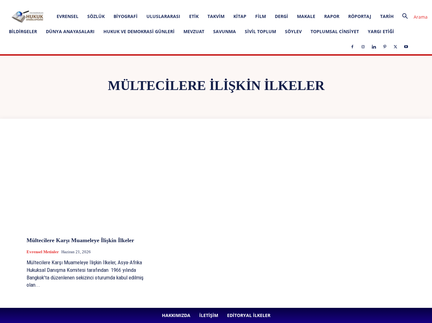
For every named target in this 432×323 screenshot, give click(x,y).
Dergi (281, 16)
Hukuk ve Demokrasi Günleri (139, 31)
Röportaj (359, 16)
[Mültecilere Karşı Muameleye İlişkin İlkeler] (86, 187)
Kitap (239, 16)
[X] (175, 4)
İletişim (81, 4)
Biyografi (126, 16)
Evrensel (67, 16)
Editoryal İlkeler (105, 4)
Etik (194, 16)
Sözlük (96, 16)
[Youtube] (185, 4)
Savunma (224, 31)
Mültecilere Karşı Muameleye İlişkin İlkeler (80, 240)
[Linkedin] (154, 4)
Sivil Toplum (260, 31)
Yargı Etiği (381, 31)
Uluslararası (163, 16)
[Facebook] (133, 4)
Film (260, 16)
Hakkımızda (59, 4)
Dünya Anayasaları (70, 31)
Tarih (387, 16)
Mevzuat (193, 31)
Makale (306, 16)
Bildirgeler (23, 31)
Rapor (331, 16)
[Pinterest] (164, 4)
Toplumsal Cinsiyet (335, 31)
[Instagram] (143, 4)
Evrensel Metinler (43, 251)
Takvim (216, 16)
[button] (412, 17)
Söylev (293, 31)
